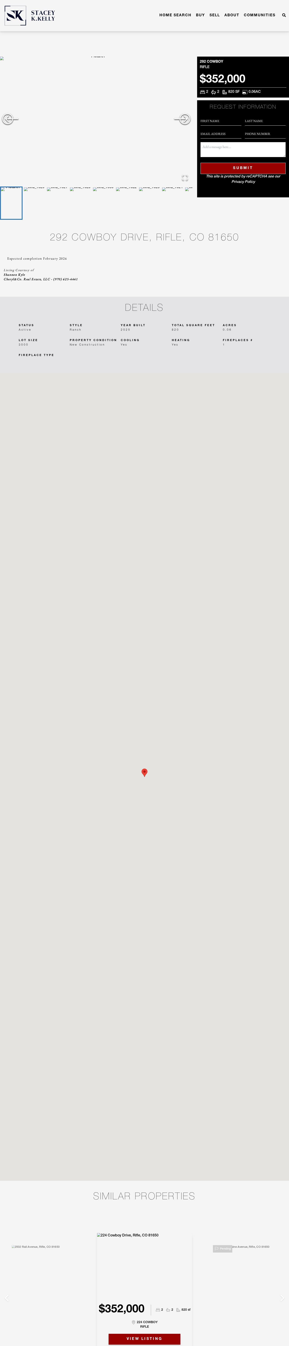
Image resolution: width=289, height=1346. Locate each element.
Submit (243, 168)
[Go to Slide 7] (149, 203)
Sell (215, 15)
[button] (96, 121)
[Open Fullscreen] (185, 177)
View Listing (145, 1339)
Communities (259, 15)
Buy (200, 15)
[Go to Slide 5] (103, 203)
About (231, 15)
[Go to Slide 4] (80, 203)
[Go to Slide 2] (34, 203)
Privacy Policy (243, 182)
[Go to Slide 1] (11, 203)
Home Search (175, 15)
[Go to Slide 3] (57, 203)
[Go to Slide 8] (172, 203)
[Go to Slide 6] (126, 203)
